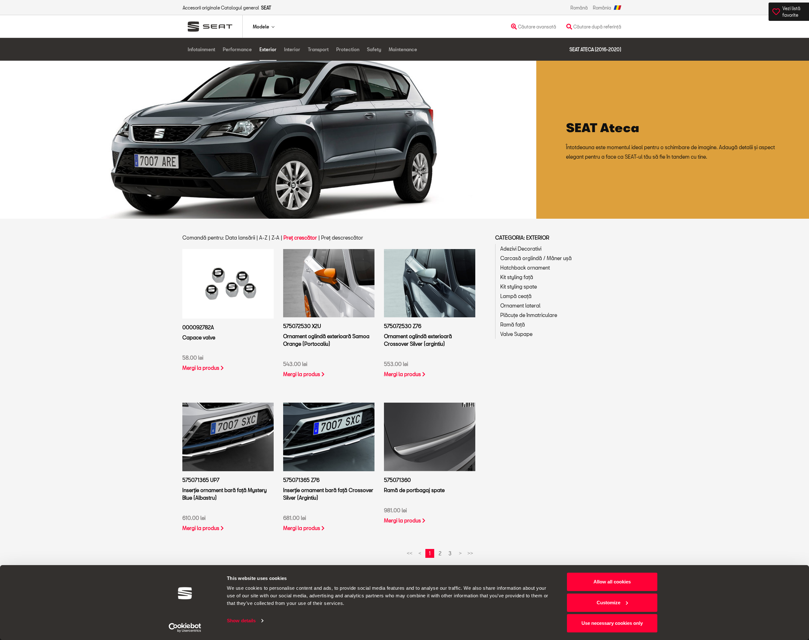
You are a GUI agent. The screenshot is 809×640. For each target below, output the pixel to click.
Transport (318, 49)
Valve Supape (516, 334)
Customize (608, 602)
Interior (292, 49)
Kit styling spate (518, 286)
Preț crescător (300, 238)
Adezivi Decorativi (520, 249)
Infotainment (201, 49)
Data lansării (240, 238)
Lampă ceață (516, 296)
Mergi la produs (201, 368)
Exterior (268, 49)
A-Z (263, 238)
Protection (347, 49)
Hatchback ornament (525, 268)
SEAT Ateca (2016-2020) (595, 49)
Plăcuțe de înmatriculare (528, 315)
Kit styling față (516, 277)
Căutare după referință (596, 26)
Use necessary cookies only (612, 623)
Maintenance (403, 49)
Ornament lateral (520, 305)
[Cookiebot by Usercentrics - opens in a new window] (185, 627)
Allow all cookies (612, 581)
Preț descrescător (342, 238)
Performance (237, 49)
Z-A (275, 238)
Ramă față (512, 324)
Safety (374, 49)
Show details (241, 620)
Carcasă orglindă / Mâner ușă (536, 258)
